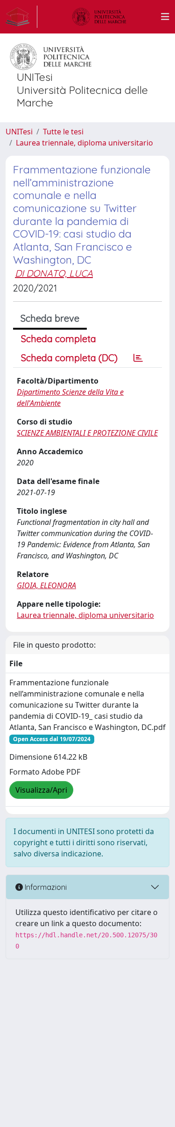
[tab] (138, 358)
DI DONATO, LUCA (54, 273)
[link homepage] (21, 17)
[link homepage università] (99, 17)
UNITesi (19, 131)
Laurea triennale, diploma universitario (84, 143)
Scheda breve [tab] (50, 318)
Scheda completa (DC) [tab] (69, 358)
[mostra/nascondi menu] (165, 16)
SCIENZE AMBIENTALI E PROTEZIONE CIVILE (87, 433)
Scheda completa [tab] (58, 339)
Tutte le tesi (63, 131)
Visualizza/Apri (41, 790)
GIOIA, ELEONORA (46, 585)
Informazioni (45, 887)
